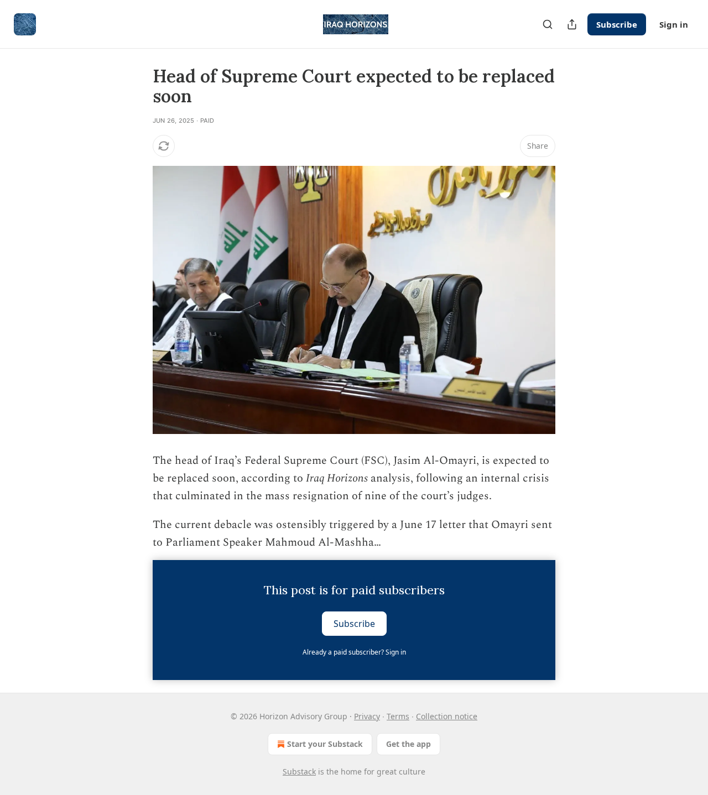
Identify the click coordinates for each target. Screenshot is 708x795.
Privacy (367, 716)
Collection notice (446, 716)
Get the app (408, 744)
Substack (299, 771)
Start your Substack (325, 744)
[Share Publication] (572, 24)
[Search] (548, 24)
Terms (398, 716)
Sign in (673, 24)
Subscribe (616, 24)
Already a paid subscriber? (354, 652)
